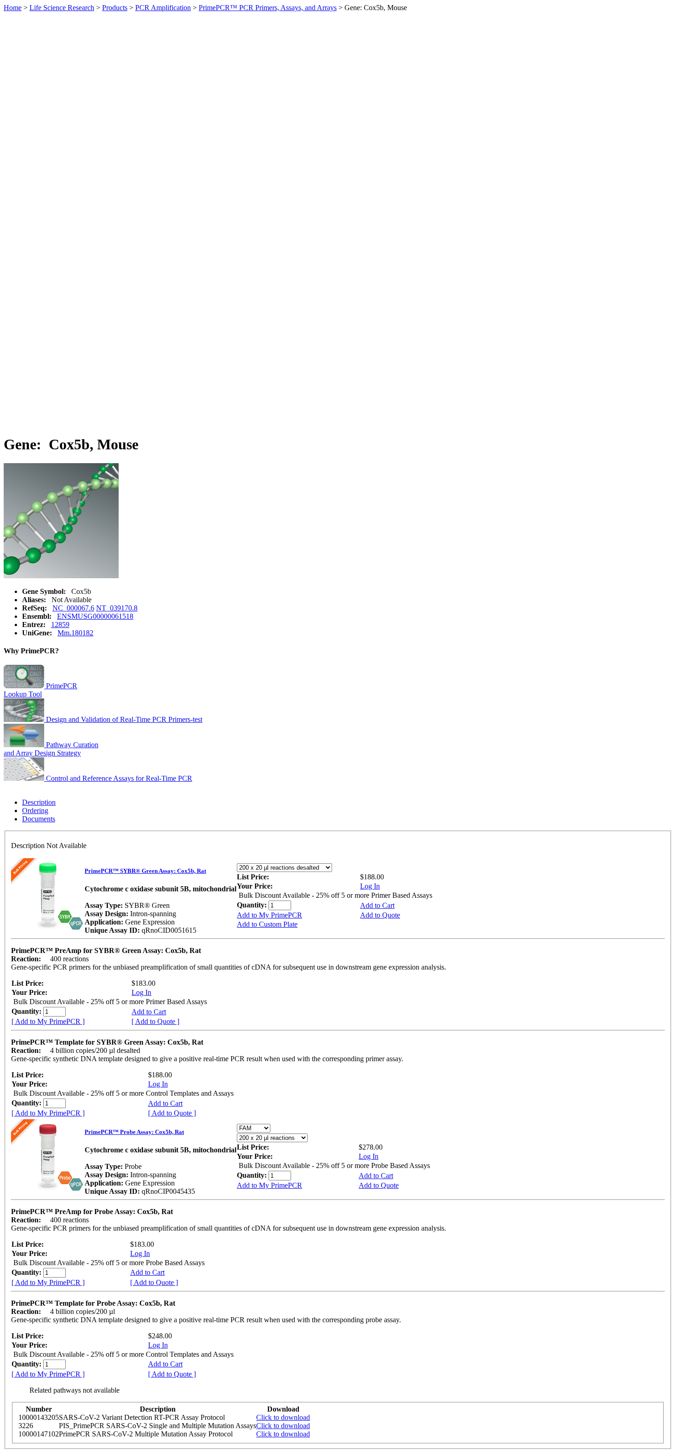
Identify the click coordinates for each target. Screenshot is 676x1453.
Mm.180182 (75, 633)
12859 (60, 624)
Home (13, 8)
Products (114, 8)
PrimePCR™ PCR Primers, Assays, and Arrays (268, 8)
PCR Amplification (163, 8)
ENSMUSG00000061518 (95, 616)
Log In (370, 886)
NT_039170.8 (116, 608)
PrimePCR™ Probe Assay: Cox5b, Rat (134, 1131)
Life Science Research (61, 8)
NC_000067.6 (73, 608)
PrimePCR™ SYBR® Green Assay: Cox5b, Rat (145, 870)
